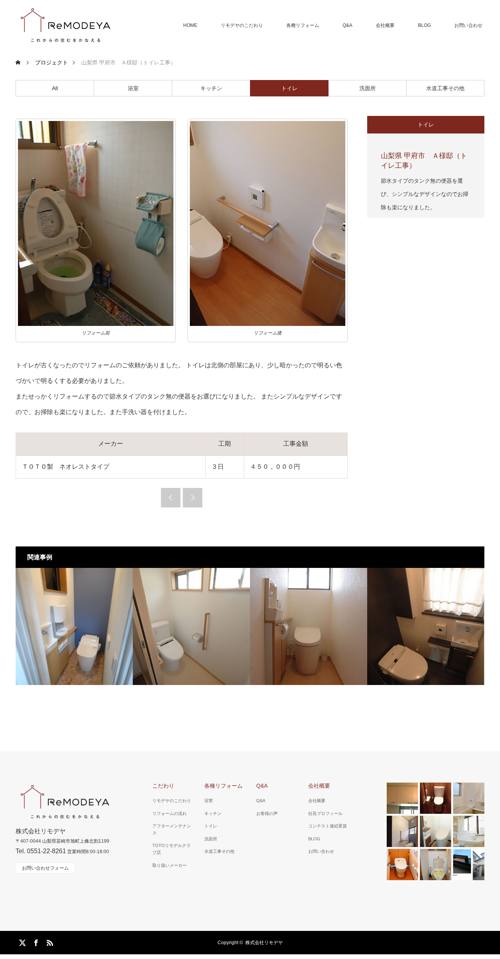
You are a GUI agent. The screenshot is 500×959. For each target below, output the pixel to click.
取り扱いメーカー (169, 865)
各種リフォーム (302, 25)
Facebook (35, 941)
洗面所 (367, 88)
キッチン (211, 88)
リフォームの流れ (169, 813)
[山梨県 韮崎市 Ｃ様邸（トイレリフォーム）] (74, 626)
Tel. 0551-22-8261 (41, 851)
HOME (190, 25)
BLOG (424, 25)
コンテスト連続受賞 (327, 826)
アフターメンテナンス (171, 829)
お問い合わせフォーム (45, 868)
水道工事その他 (445, 88)
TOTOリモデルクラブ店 (171, 849)
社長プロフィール (325, 813)
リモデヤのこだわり (242, 25)
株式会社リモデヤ (264, 942)
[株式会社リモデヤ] (65, 25)
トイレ (289, 88)
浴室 (133, 88)
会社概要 (385, 25)
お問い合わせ (468, 25)
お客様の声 (267, 813)
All (55, 88)
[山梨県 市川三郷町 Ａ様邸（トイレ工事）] (308, 626)
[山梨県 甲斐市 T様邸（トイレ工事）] (425, 626)
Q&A (347, 25)
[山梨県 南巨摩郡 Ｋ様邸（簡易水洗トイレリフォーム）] (191, 626)
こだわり (163, 786)
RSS (49, 941)
